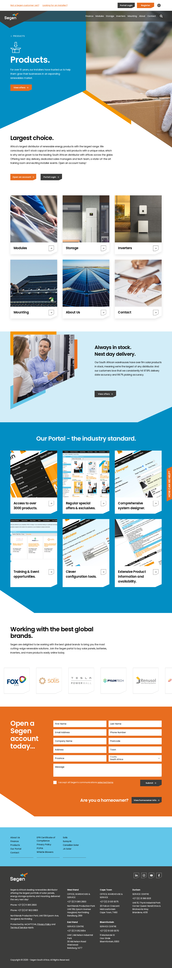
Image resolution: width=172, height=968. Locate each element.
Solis (65, 837)
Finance (89, 16)
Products (19, 36)
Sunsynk (67, 841)
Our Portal (15, 848)
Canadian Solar (71, 845)
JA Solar (67, 848)
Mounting (132, 16)
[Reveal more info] (51, 503)
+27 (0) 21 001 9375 (109, 901)
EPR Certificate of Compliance (46, 839)
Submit (149, 783)
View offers (19, 87)
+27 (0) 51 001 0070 (109, 930)
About (142, 16)
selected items (105, 782)
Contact (151, 16)
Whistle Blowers (45, 852)
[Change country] (159, 5)
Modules (99, 16)
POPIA (40, 848)
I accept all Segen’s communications (77, 782)
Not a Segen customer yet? (24, 5)
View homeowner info (145, 800)
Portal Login (126, 5)
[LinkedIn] (136, 875)
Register (145, 5)
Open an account (21, 177)
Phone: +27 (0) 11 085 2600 (23, 904)
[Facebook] (159, 875)
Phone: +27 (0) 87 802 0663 (24, 910)
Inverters (120, 16)
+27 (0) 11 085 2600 (76, 901)
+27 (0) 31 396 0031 (141, 898)
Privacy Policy (44, 844)
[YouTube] (151, 875)
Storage (110, 16)
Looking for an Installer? (55, 5)
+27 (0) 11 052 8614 (76, 930)
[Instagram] (144, 875)
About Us (15, 837)
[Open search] (161, 16)
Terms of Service (18, 927)
